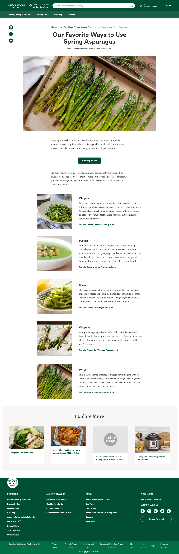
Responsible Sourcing (56, 499)
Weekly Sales (13, 508)
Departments (91, 508)
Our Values (90, 504)
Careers (89, 517)
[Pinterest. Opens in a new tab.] (11, 27)
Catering (11, 512)
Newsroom (90, 521)
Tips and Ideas (13, 530)
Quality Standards (54, 504)
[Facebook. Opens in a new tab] (143, 511)
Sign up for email (156, 519)
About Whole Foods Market (98, 499)
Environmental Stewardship (58, 512)
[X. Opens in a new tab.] (11, 41)
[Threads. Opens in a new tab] (169, 511)
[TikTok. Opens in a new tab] (162, 511)
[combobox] (89, 5)
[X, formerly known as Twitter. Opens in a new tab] (149, 511)
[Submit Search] (132, 5)
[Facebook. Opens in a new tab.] (11, 34)
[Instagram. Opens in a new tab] (156, 511)
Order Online (13, 534)
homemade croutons (89, 261)
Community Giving (54, 508)
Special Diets (13, 526)
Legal (153, 545)
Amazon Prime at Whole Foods (21, 517)
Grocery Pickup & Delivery (19, 499)
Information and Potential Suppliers (101, 512)
